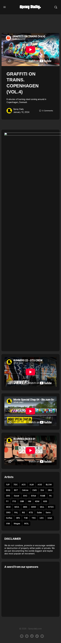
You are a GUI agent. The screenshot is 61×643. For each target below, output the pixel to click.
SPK (18, 518)
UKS (41, 518)
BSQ (8, 490)
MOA (16, 507)
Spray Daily (18, 109)
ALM (32, 484)
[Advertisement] (28, 592)
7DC (15, 484)
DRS (8, 496)
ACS (24, 484)
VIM (8, 523)
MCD (8, 507)
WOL (26, 523)
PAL (16, 512)
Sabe (39, 512)
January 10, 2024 (21, 112)
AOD (40, 484)
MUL (42, 507)
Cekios (25, 490)
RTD (31, 512)
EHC (25, 496)
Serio (48, 512)
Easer (16, 496)
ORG (8, 512)
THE (26, 518)
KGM (37, 501)
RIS (23, 512)
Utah (50, 518)
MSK (25, 507)
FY (7, 501)
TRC (34, 518)
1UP (8, 484)
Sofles (9, 518)
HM (29, 501)
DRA (50, 490)
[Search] (55, 7)
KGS (45, 501)
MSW (33, 507)
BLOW (49, 484)
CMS (34, 490)
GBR (22, 501)
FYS (14, 501)
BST (16, 490)
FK (50, 496)
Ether (33, 496)
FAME (42, 496)
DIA (42, 490)
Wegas (17, 523)
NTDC (51, 507)
